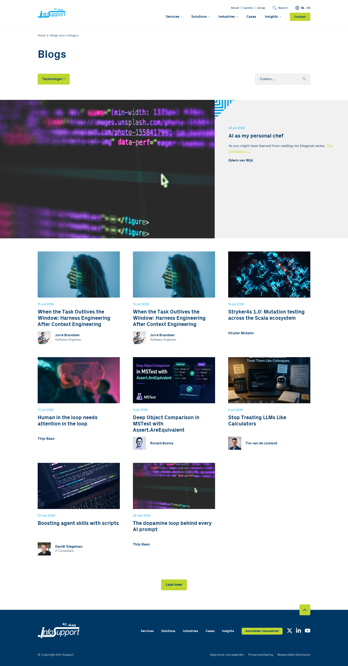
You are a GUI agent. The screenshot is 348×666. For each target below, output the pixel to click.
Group (261, 8)
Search (283, 8)
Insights (271, 17)
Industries (227, 17)
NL (303, 8)
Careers (248, 8)
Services (172, 17)
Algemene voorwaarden (227, 654)
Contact (300, 17)
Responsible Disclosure (294, 654)
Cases (251, 17)
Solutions (199, 17)
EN (308, 8)
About (235, 8)
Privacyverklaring (260, 654)
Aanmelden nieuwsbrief (262, 631)
